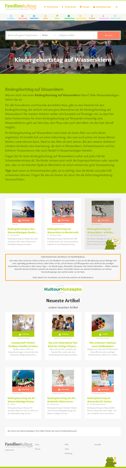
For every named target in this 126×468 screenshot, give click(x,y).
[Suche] (116, 6)
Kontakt (98, 444)
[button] (108, 35)
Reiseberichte (52, 7)
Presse (37, 449)
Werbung (68, 453)
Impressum (9, 450)
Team (37, 444)
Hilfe (66, 444)
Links (67, 449)
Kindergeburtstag (103, 7)
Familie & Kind (70, 7)
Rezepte (85, 7)
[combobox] (48, 35)
